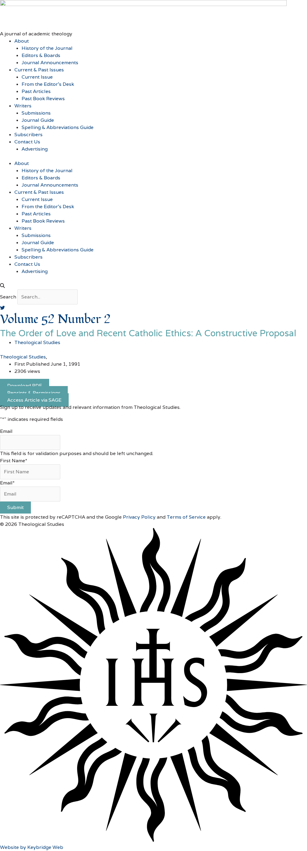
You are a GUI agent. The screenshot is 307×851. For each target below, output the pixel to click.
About (21, 41)
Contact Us (27, 142)
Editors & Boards (41, 55)
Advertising (35, 149)
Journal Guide (38, 120)
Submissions (36, 113)
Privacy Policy (139, 517)
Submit (15, 507)
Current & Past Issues (39, 70)
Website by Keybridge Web (31, 847)
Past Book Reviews (43, 98)
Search (8, 297)
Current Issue (37, 77)
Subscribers (28, 134)
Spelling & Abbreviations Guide (58, 127)
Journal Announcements (50, 62)
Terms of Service (186, 517)
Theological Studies (23, 357)
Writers (22, 106)
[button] (153, 285)
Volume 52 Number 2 (55, 319)
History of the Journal (47, 48)
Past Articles (36, 91)
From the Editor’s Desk (48, 84)
